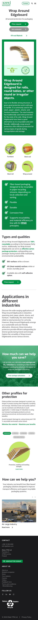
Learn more (19, 469)
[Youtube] (10, 594)
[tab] (7, 433)
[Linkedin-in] (6, 594)
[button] (32, 3)
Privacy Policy (26, 617)
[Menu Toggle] (35, 3)
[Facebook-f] (3, 594)
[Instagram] (13, 594)
